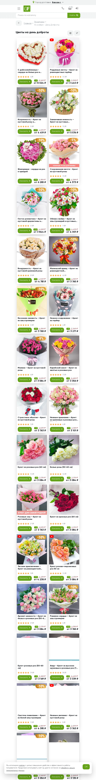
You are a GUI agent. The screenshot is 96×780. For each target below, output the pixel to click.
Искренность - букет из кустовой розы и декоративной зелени (29, 121)
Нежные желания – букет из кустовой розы (63, 717)
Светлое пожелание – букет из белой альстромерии (32, 717)
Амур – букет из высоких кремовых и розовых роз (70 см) (64, 667)
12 (31, 126)
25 (31, 275)
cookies (22, 765)
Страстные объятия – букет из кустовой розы (32, 419)
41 (31, 226)
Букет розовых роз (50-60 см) (30, 667)
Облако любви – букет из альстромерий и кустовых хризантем (63, 220)
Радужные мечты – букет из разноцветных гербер (64, 71)
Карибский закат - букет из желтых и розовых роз (63, 369)
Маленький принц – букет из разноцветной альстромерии (64, 270)
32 (63, 474)
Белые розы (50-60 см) (61, 467)
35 (63, 126)
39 (31, 673)
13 (63, 375)
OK (86, 767)
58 (63, 673)
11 (63, 226)
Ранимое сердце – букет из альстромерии (63, 617)
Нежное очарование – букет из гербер (64, 319)
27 (31, 524)
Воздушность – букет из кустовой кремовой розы (30, 270)
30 (63, 77)
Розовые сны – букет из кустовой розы (29, 518)
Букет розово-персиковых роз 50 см (63, 568)
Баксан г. (56, 2)
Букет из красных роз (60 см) (64, 517)
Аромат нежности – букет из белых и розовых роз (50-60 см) (32, 617)
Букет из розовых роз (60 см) (32, 467)
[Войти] (77, 8)
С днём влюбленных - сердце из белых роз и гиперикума (29, 71)
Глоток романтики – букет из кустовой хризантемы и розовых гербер (32, 220)
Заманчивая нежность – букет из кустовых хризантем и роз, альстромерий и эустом (62, 121)
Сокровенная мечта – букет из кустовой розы (64, 170)
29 (31, 623)
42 (63, 275)
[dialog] (63, 8)
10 (31, 474)
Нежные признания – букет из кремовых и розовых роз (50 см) (63, 419)
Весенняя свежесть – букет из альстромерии (31, 319)
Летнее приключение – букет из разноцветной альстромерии (29, 568)
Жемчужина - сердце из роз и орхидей (31, 170)
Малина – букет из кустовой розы (31, 369)
